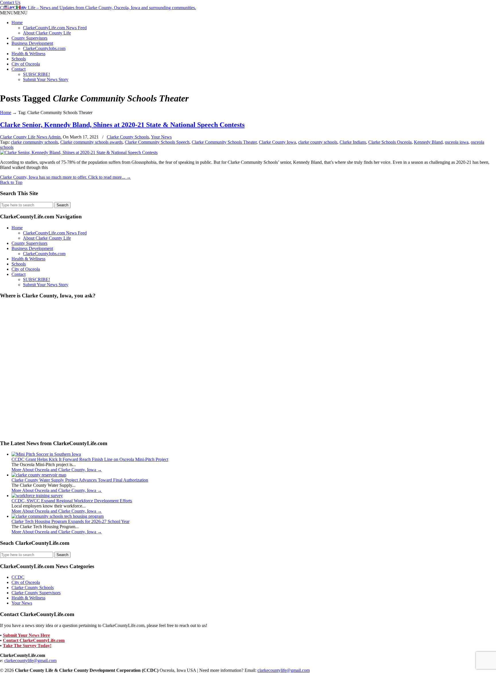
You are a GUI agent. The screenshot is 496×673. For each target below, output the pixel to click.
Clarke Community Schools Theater (224, 142)
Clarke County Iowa (277, 142)
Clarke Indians (353, 142)
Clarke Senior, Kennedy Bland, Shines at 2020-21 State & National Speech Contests (122, 124)
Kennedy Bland (428, 142)
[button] (14, 12)
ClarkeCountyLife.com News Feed (55, 27)
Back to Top (11, 182)
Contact (18, 69)
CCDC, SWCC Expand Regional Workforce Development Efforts (71, 500)
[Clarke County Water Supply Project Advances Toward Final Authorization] (38, 474)
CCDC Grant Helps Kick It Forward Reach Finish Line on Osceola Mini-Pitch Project (89, 459)
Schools (18, 58)
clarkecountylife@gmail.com (30, 660)
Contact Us (10, 2)
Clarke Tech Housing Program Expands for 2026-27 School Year (70, 521)
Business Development (32, 43)
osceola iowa (456, 142)
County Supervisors (29, 38)
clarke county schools (317, 142)
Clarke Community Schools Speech (157, 142)
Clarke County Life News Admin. (31, 136)
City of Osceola (25, 63)
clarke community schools (34, 142)
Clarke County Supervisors (36, 592)
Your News (161, 136)
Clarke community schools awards (91, 142)
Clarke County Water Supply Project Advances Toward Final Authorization (79, 480)
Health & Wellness (28, 53)
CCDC (17, 577)
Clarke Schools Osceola (390, 142)
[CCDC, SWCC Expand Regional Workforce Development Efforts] (37, 495)
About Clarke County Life (47, 32)
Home (17, 22)
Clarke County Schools (128, 136)
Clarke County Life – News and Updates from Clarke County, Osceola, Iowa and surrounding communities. (98, 7)
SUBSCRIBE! (36, 74)
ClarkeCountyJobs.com (44, 48)
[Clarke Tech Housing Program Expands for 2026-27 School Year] (57, 516)
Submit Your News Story (45, 79)
